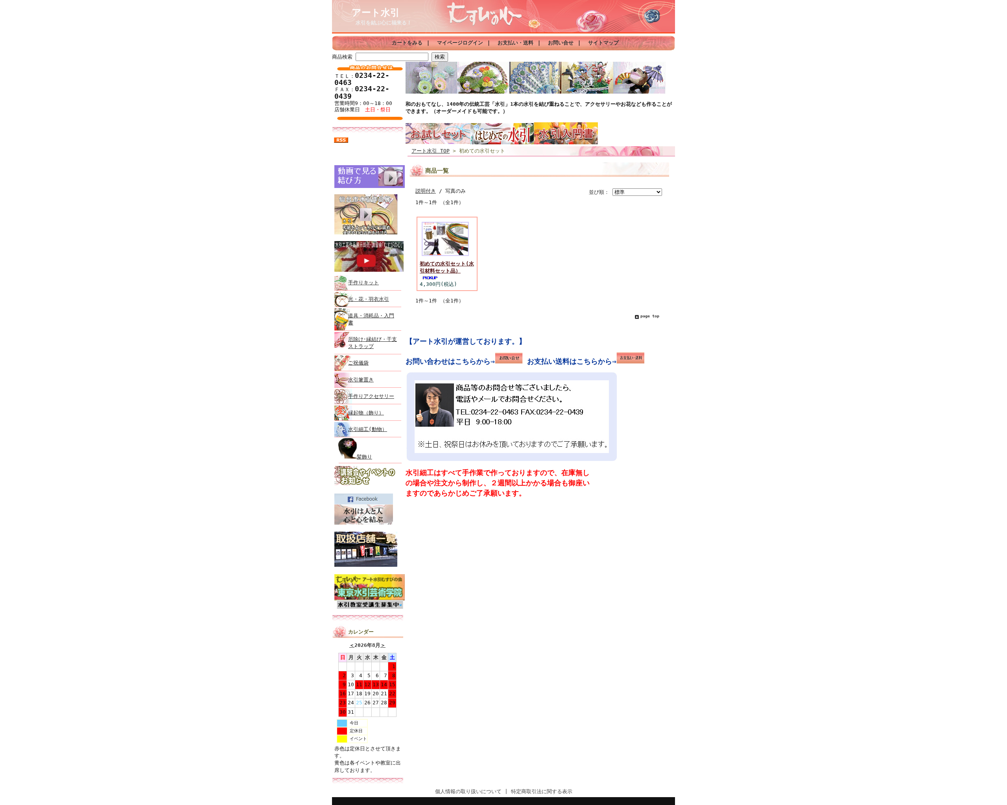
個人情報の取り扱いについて (468, 791)
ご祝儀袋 (358, 363)
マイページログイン (460, 43)
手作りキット (363, 283)
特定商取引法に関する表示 (541, 791)
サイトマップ (603, 43)
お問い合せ (561, 43)
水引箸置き (361, 380)
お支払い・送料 (515, 43)
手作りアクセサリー (371, 396)
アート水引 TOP (430, 151)
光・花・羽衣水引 (368, 299)
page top (649, 316)
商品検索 (342, 57)
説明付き (425, 191)
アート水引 (376, 12)
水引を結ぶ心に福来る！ (384, 23)
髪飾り (364, 457)
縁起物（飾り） (366, 413)
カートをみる (407, 43)
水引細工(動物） (367, 429)
